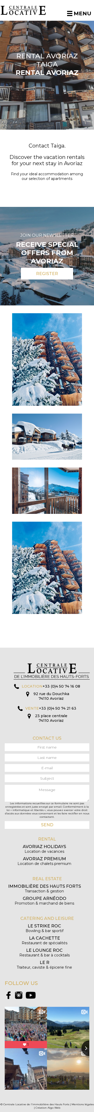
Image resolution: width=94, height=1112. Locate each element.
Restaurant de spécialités (44, 940)
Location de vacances (44, 849)
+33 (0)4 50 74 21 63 (57, 708)
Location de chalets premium (44, 861)
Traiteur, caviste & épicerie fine (44, 965)
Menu (82, 13)
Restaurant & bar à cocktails (44, 952)
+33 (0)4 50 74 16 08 (61, 686)
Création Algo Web (48, 1107)
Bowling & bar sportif (44, 928)
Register (47, 273)
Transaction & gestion (44, 888)
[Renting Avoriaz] (27, 10)
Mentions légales (83, 1104)
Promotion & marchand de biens (44, 901)
